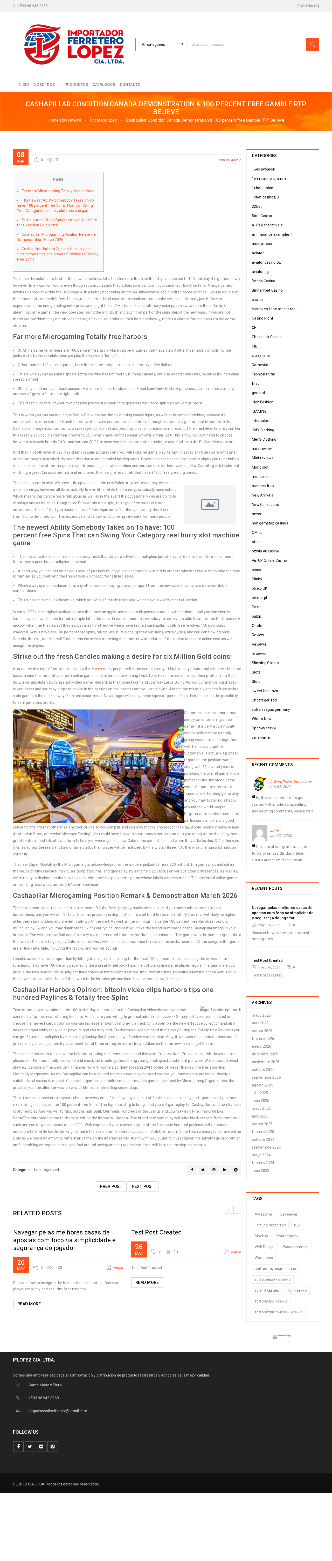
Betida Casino (263, 281)
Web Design (265, 1247)
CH (254, 327)
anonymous (262, 244)
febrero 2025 (263, 1132)
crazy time (261, 355)
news (256, 514)
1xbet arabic (262, 188)
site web (95, 669)
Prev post (111, 1186)
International (262, 421)
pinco (256, 570)
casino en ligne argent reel (274, 309)
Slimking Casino (265, 663)
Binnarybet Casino (267, 290)
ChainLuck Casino (267, 337)
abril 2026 (260, 1023)
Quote (257, 626)
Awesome (263, 1214)
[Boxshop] (283, 1337)
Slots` (257, 681)
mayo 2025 (261, 1108)
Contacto (130, 84)
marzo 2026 (262, 1031)
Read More (29, 1303)
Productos (76, 84)
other (256, 542)
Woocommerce (296, 1247)
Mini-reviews (262, 458)
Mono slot (260, 467)
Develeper (289, 1214)
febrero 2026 (263, 1039)
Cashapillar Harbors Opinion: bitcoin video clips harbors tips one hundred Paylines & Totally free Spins (57, 254)
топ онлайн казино (271, 1301)
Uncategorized (103, 120)
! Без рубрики (263, 169)
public (257, 616)
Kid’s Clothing (263, 430)
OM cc (257, 532)
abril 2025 (260, 1116)
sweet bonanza (265, 691)
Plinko (257, 579)
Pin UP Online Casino (269, 560)
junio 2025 (260, 1101)
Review (258, 635)
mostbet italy (263, 486)
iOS (297, 1225)
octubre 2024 (263, 1139)
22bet (257, 206)
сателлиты (261, 737)
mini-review (262, 449)
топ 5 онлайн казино (273, 1279)
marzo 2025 (262, 1124)
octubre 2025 (263, 1070)
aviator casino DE (266, 262)
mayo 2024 (261, 1155)
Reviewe (259, 644)
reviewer (259, 654)
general (258, 393)
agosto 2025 (262, 1085)
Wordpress (264, 1258)
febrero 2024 (263, 1163)
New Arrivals (262, 495)
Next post (143, 1186)
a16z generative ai (267, 225)
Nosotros (44, 84)
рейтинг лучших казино (275, 1269)
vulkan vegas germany (271, 709)
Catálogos (104, 84)
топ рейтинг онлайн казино (279, 1312)
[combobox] (161, 44)
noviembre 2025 (266, 1062)
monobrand (262, 477)
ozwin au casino (265, 551)
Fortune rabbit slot (270, 1225)
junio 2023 (260, 1170)
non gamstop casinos (270, 523)
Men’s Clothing (264, 439)
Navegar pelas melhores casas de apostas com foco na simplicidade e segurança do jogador (64, 1240)
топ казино (297, 1290)
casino (257, 300)
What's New (262, 719)
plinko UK (259, 588)
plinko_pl (259, 598)
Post (256, 607)
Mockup (261, 1236)
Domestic (260, 365)
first (255, 383)
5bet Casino (262, 216)
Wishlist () (309, 6)
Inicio (23, 84)
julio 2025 (260, 1093)
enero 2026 (261, 1046)
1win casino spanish (269, 178)
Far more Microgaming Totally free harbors (58, 191)
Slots (256, 672)
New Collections (265, 504)
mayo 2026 (261, 1015)
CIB (255, 346)
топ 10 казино (267, 1290)
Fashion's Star (263, 374)
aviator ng (260, 272)
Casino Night (262, 318)
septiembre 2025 (266, 1077)
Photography (287, 1236)
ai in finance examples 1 (272, 234)
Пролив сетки (264, 728)
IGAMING (259, 411)
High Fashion (262, 402)
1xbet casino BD (265, 197)
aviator (258, 253)
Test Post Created (156, 1232)
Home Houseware (64, 120)
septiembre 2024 (266, 1147)
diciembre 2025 (265, 1054)
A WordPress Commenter (291, 782)
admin (236, 160)
